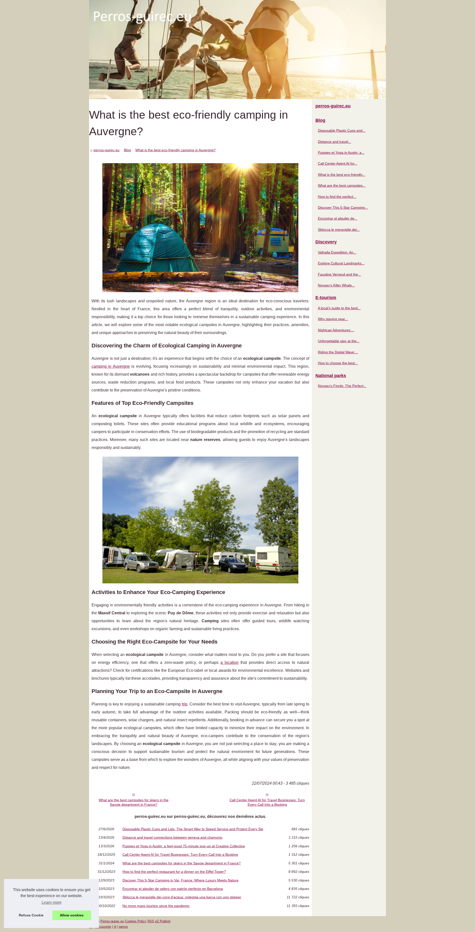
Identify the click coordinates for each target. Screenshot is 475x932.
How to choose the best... (338, 363)
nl (115, 927)
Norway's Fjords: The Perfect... (342, 386)
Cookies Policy (135, 921)
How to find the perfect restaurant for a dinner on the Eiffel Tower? (174, 871)
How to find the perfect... (337, 197)
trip (184, 704)
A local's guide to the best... (339, 308)
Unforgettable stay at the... (338, 341)
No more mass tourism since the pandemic (156, 905)
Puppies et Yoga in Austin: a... (341, 153)
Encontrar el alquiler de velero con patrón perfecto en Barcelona (172, 888)
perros (123, 927)
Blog (127, 150)
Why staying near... (333, 319)
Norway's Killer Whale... (336, 285)
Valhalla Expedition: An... (337, 252)
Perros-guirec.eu (112, 921)
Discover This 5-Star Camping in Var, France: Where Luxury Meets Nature (180, 880)
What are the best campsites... (342, 185)
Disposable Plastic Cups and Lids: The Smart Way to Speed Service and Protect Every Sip (192, 829)
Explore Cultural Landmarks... (341, 263)
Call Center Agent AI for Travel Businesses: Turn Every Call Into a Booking (267, 802)
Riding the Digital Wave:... (338, 352)
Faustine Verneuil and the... (339, 274)
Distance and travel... (334, 142)
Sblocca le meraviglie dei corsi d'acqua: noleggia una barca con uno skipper (181, 897)
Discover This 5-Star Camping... (343, 207)
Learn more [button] (52, 902)
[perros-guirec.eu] (237, 49)
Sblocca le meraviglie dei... (339, 230)
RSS (150, 921)
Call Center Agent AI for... (337, 163)
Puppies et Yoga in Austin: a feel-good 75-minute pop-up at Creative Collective (183, 846)
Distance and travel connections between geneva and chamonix (172, 837)
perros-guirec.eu (106, 150)
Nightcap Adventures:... (336, 330)
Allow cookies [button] (72, 915)
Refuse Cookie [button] (31, 915)
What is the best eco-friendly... (341, 175)
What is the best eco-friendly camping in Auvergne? (175, 150)
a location (229, 662)
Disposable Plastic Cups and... (341, 130)
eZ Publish (162, 921)
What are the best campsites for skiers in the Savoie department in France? (133, 802)
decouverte (103, 927)
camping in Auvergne (111, 366)
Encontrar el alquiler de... (337, 218)
